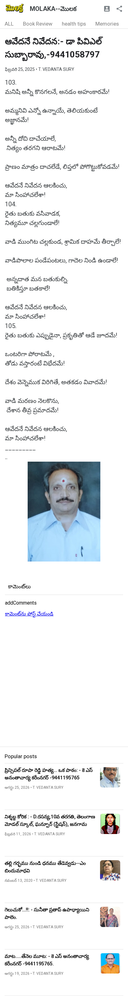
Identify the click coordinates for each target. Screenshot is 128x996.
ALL (9, 24)
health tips (74, 24)
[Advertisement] (64, 682)
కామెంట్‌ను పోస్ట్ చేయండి (29, 614)
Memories (107, 24)
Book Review (38, 24)
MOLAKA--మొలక (53, 8)
